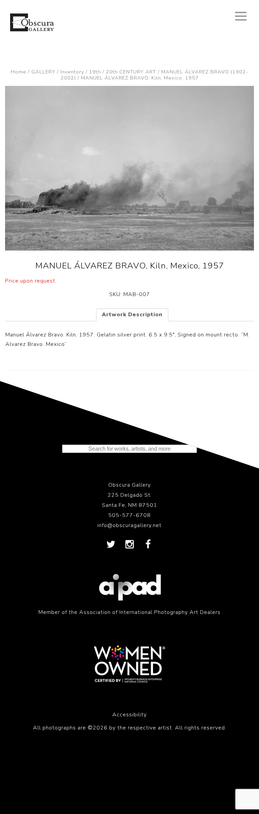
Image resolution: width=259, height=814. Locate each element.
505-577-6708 (129, 515)
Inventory (72, 71)
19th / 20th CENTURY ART (122, 71)
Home (18, 71)
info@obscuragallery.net (129, 525)
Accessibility (129, 714)
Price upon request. (31, 281)
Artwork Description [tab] (132, 314)
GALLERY (43, 71)
